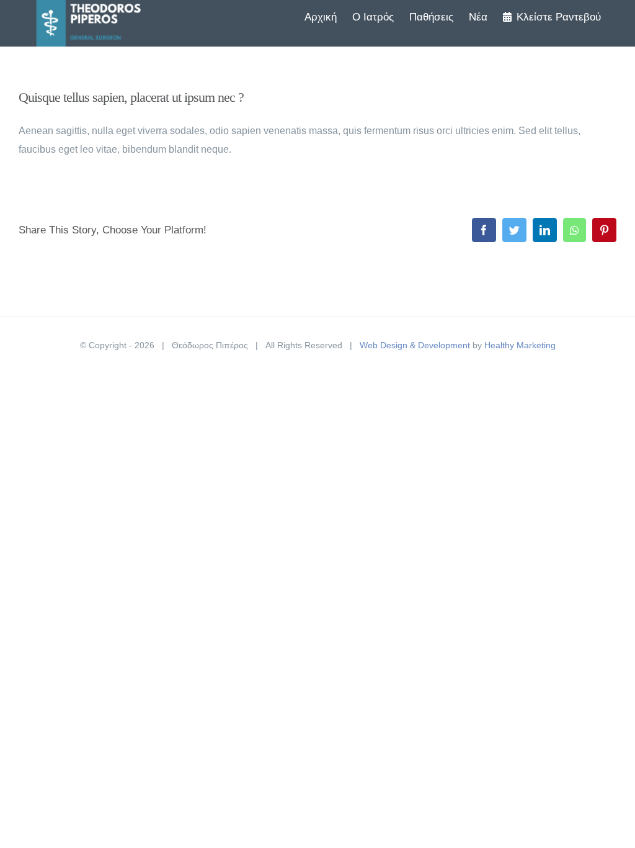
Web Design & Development (415, 345)
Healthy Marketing (520, 345)
